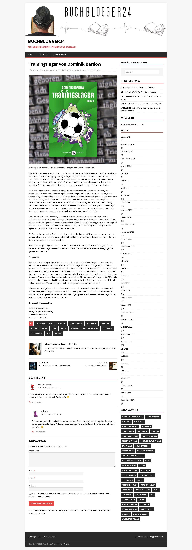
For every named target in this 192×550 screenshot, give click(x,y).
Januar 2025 (126, 137)
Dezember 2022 (127, 312)
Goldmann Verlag (145, 451)
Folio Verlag (127, 451)
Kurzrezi (75, 328)
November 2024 (127, 144)
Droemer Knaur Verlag (150, 441)
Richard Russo (128, 500)
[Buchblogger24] (96, 34)
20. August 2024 (38, 70)
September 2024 (128, 158)
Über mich (59, 54)
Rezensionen (36, 333)
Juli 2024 (124, 173)
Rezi (48, 333)
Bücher (42, 54)
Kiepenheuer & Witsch (131, 460)
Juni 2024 (124, 180)
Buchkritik (91, 323)
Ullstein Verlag (140, 514)
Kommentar (34, 451)
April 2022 (125, 370)
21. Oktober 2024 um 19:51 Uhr (52, 414)
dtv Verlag (127, 446)
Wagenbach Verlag (130, 519)
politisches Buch (129, 485)
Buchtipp (105, 323)
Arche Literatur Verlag (132, 417)
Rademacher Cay (143, 490)
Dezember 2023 (127, 224)
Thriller (126, 514)
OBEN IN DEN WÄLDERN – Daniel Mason (138, 92)
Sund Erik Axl (147, 509)
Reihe (156, 490)
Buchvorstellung (39, 328)
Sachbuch (145, 504)
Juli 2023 (124, 261)
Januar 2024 (126, 217)
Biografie (126, 422)
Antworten (36, 402)
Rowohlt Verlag (129, 504)
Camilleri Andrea (149, 436)
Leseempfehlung (90, 328)
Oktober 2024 (126, 151)
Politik (140, 480)
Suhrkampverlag (129, 509)
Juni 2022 (124, 356)
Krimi (82, 70)
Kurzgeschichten (130, 470)
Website (32, 486)
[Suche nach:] (142, 72)
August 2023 (126, 253)
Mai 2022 (125, 363)
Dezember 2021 (127, 400)
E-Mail (31, 478)
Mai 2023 (125, 275)
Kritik (63, 328)
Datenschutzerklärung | (144, 536)
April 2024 (125, 195)
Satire (93, 70)
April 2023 (125, 283)
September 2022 (128, 334)
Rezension (107, 328)
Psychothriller (148, 485)
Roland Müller (45, 384)
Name (31, 470)
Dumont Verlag (142, 446)
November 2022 (127, 319)
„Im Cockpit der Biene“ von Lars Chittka (137, 87)
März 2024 (125, 202)
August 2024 (126, 166)
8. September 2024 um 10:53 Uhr (49, 388)
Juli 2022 (124, 349)
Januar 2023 (126, 305)
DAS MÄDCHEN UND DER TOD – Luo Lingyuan (141, 103)
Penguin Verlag (147, 475)
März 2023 (125, 290)
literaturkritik (129, 475)
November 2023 (127, 232)
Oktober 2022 (126, 327)
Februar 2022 (126, 385)
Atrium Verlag (153, 417)
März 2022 (125, 378)
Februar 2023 (126, 297)
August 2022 (126, 341)
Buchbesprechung (44, 323)
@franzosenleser (72, 70)
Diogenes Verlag (129, 441)
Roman (87, 70)
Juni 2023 (124, 268)
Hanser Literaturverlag (133, 456)
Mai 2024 (125, 188)
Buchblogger (76, 323)
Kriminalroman (129, 465)
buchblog (60, 323)
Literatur (145, 470)
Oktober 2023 (126, 239)
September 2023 (128, 246)
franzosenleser (54, 70)
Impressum (158, 536)
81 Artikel (73, 344)
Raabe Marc (127, 490)
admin (44, 411)
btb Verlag (139, 422)
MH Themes (65, 544)
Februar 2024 (126, 210)
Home (31, 54)
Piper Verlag (127, 480)
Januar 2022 (126, 392)
